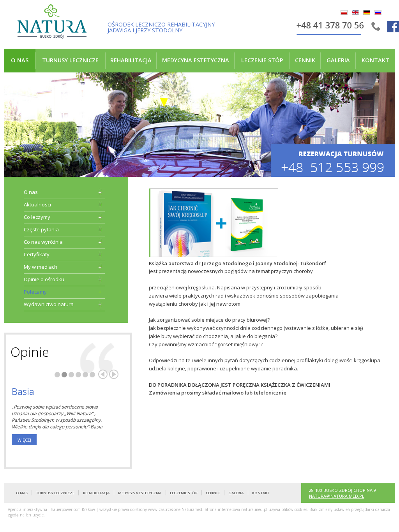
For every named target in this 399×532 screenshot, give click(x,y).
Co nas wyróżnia (43, 241)
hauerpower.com (66, 509)
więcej (24, 440)
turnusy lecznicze (70, 60)
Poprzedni (103, 374)
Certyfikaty (36, 254)
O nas (19, 60)
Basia (23, 391)
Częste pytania (41, 229)
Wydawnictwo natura (49, 304)
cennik (305, 60)
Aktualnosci (37, 204)
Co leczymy (37, 216)
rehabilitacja (131, 60)
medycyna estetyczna (195, 60)
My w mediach (40, 266)
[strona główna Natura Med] (52, 23)
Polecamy (35, 291)
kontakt (375, 60)
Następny (113, 374)
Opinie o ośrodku (44, 279)
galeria (338, 60)
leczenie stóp (262, 60)
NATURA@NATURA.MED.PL (336, 496)
